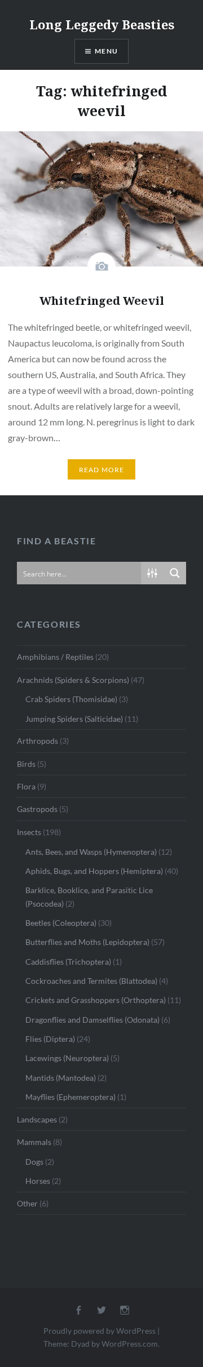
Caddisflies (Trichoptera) (68, 961)
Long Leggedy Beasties (101, 24)
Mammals (34, 1142)
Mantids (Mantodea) (60, 1077)
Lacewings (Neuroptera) (67, 1058)
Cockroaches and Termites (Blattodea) (91, 981)
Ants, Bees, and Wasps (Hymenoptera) (91, 851)
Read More (102, 469)
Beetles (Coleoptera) (60, 922)
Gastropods (37, 809)
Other (27, 1203)
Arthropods (37, 740)
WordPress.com (130, 1343)
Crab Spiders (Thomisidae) (71, 699)
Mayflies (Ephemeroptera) (70, 1097)
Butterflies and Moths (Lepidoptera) (87, 942)
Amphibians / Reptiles (55, 657)
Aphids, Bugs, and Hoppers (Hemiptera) (94, 871)
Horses (37, 1181)
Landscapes (37, 1119)
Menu (106, 51)
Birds (26, 764)
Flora (26, 786)
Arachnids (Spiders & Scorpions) (73, 680)
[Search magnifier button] (175, 573)
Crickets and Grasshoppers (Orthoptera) (95, 1000)
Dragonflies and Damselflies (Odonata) (92, 1019)
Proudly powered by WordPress (99, 1330)
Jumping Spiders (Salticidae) (74, 719)
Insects (29, 832)
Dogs (34, 1161)
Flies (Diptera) (50, 1039)
